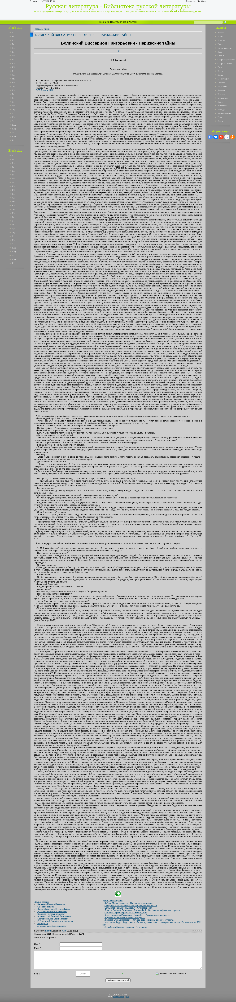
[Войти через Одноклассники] (232, 137)
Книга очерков (224, 113)
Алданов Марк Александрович (52, 926)
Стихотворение (225, 48)
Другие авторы (42, 902)
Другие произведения (112, 900)
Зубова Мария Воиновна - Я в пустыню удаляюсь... (130, 903)
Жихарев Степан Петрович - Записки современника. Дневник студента (139, 920)
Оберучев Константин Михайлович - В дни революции (131, 905)
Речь (220, 117)
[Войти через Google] (226, 137)
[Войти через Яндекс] (221, 137)
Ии (13, 63)
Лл (13, 75)
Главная (103, 22)
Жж (13, 55)
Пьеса (220, 71)
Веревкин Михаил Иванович (51, 904)
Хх (13, 113)
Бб (13, 36)
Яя (13, 140)
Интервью (222, 105)
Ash (64, 931)
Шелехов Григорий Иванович (51, 914)
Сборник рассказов (226, 59)
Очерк (220, 121)
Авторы (132, 22)
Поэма (220, 36)
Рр (13, 94)
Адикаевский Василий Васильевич (54, 916)
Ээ (13, 132)
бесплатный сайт (118, 997)
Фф (13, 109)
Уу (13, 105)
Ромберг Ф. (42, 923)
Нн (13, 82)
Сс (13, 98)
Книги (46, 29)
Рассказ (221, 32)
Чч (13, 121)
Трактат (221, 82)
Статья (221, 55)
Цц (13, 117)
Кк (13, 71)
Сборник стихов (225, 63)
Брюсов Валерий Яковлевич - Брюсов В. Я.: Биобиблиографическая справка (142, 910)
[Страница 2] (118, 896)
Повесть (221, 40)
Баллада (221, 109)
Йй (13, 67)
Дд (13, 48)
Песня (220, 102)
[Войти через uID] (210, 137)
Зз (13, 59)
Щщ (14, 129)
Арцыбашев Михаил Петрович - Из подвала (126, 927)
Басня (220, 75)
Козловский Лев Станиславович (53, 919)
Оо (13, 86)
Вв (13, 40)
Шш (14, 125)
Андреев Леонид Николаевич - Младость (125, 917)
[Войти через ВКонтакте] (215, 137)
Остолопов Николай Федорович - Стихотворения (128, 908)
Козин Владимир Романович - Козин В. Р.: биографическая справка (137, 915)
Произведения (118, 22)
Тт (13, 102)
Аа (13, 32)
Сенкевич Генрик (45, 907)
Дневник (221, 90)
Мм (13, 79)
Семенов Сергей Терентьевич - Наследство (126, 912)
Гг (13, 44)
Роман (220, 44)
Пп (13, 90)
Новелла (221, 94)
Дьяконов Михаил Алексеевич (52, 911)
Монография (223, 79)
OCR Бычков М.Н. (44, 90)
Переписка (222, 86)
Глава (220, 67)
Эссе (220, 52)
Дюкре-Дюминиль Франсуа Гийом (53, 909)
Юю (14, 136)
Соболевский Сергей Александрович (55, 921)
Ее (13, 52)
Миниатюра (223, 98)
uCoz (127, 997)
